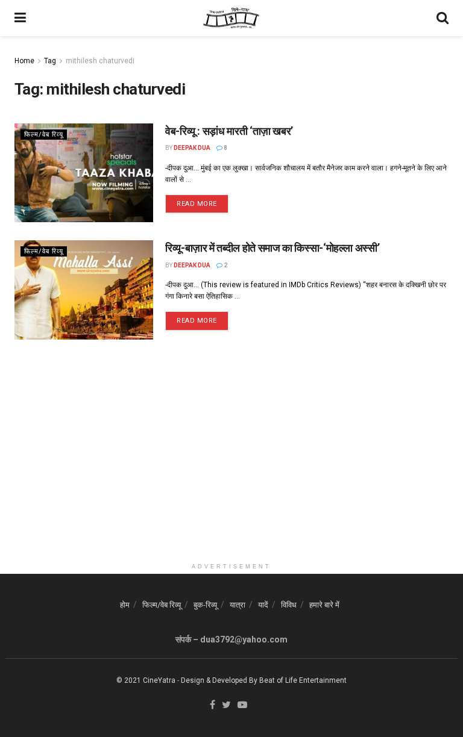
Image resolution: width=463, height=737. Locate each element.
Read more (197, 204)
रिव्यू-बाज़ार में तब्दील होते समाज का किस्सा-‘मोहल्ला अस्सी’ (272, 247)
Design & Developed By (219, 680)
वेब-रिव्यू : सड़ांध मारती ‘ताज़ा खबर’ (229, 131)
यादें (263, 604)
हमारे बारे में (324, 604)
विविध (289, 604)
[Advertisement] (231, 472)
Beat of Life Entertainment (303, 680)
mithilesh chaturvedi (100, 61)
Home (24, 61)
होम (125, 604)
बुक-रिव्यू (205, 604)
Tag (50, 61)
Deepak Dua (192, 148)
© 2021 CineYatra (145, 680)
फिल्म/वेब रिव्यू (43, 134)
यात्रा (237, 604)
